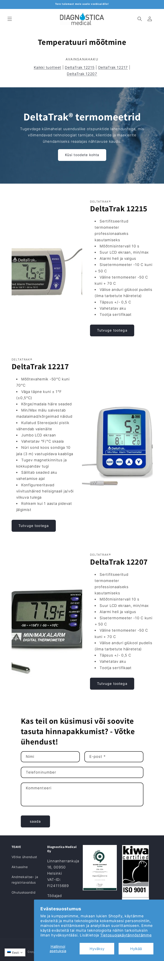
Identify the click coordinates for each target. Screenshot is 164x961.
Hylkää (136, 948)
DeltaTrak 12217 (113, 67)
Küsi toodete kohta (82, 155)
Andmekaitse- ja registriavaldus (25, 879)
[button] (10, 19)
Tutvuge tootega (112, 330)
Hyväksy (97, 948)
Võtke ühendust (24, 857)
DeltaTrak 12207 (82, 74)
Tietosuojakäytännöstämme (126, 935)
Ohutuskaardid (24, 892)
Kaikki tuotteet (47, 67)
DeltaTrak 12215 (79, 67)
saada (35, 821)
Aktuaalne (20, 867)
